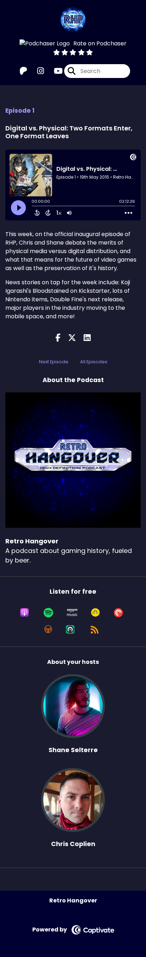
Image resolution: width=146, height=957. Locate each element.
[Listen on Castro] (70, 629)
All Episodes (93, 362)
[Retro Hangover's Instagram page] (36, 71)
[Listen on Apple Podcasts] (24, 612)
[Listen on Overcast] (48, 629)
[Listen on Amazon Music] (72, 612)
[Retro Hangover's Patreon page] (23, 71)
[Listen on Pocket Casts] (118, 612)
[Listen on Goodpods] (95, 612)
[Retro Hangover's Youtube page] (54, 71)
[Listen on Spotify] (48, 612)
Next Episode (53, 362)
